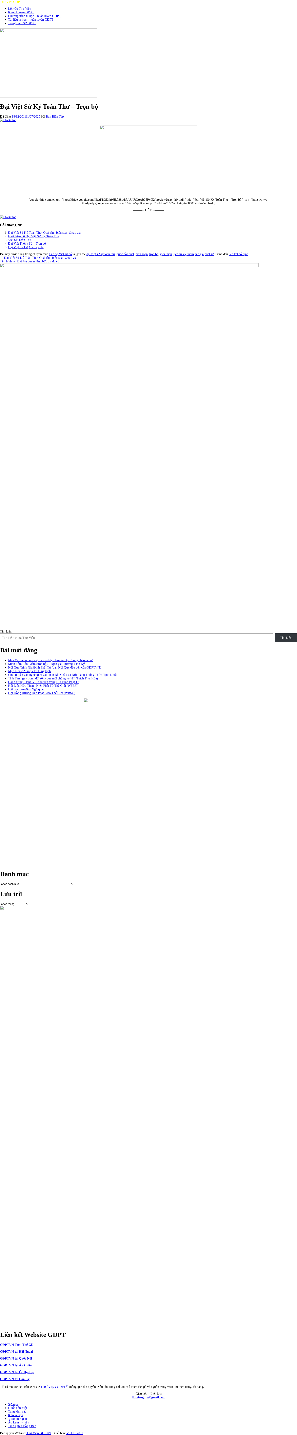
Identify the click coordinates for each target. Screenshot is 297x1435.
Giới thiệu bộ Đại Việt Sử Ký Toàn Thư (33, 236)
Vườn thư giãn (17, 1418)
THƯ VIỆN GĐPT (54, 1386)
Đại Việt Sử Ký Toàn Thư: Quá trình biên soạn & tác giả (44, 232)
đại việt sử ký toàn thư (100, 254)
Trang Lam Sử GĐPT (22, 23)
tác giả (199, 254)
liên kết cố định (238, 254)
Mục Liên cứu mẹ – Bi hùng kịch (29, 671)
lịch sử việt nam (184, 254)
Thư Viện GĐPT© (38, 1433)
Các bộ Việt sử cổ (60, 254)
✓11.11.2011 (74, 1433)
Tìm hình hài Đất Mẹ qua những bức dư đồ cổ (31, 261)
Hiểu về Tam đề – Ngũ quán (26, 689)
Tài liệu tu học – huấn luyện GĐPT (30, 19)
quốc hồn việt (125, 254)
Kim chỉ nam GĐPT (21, 12)
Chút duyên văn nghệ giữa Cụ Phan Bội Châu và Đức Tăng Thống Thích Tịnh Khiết (62, 674)
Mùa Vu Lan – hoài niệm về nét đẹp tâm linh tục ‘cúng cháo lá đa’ (50, 660)
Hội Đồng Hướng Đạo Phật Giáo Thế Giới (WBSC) (41, 693)
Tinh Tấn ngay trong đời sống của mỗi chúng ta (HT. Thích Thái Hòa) (53, 678)
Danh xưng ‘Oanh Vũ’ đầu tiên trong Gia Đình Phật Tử (43, 682)
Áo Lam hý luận (18, 1422)
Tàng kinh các (17, 1411)
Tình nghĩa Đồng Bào (22, 1426)
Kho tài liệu (15, 1415)
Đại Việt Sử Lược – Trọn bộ (26, 247)
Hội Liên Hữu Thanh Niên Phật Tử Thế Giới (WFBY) (43, 685)
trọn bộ (153, 254)
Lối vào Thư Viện (19, 8)
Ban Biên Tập (55, 116)
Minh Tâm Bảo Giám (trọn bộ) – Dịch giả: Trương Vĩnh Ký (46, 663)
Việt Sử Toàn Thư (19, 240)
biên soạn (142, 254)
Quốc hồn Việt (17, 1408)
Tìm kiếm (6, 631)
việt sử (209, 254)
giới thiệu (166, 254)
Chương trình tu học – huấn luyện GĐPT (34, 16)
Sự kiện (13, 1404)
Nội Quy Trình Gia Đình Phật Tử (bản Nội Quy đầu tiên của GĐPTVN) (54, 667)
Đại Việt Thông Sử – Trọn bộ (27, 243)
